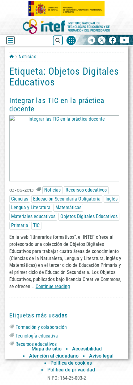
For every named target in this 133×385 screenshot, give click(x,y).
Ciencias (19, 199)
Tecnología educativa (36, 336)
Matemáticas (68, 207)
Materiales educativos (33, 216)
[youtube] (124, 40)
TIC (36, 225)
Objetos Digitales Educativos (89, 216)
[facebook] (112, 40)
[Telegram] (91, 40)
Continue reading (53, 286)
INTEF (11, 56)
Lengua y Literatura (30, 207)
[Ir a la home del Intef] (66, 26)
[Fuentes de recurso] (71, 40)
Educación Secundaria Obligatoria (67, 199)
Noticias (27, 57)
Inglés (111, 199)
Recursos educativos (86, 190)
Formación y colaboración (41, 327)
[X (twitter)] (102, 40)
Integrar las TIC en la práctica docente (56, 104)
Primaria (19, 225)
